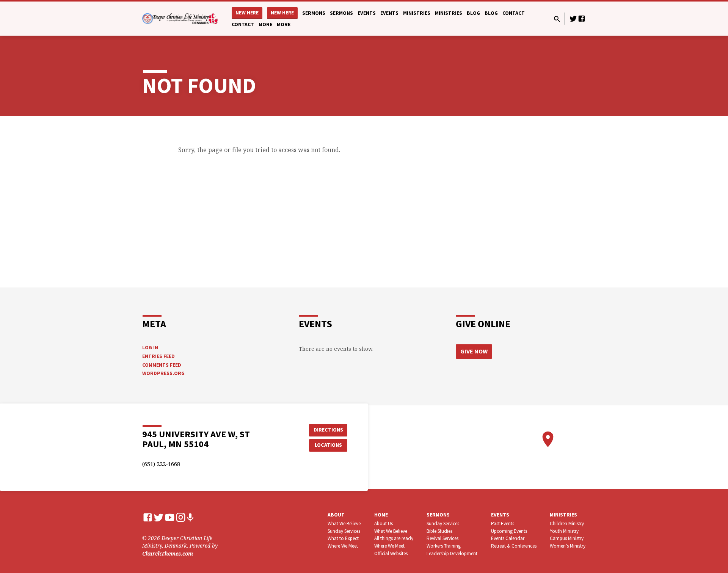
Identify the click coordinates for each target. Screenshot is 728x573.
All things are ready (393, 538)
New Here (247, 12)
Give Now (474, 351)
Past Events (502, 523)
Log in (150, 347)
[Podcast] (190, 517)
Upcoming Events (509, 531)
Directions (328, 429)
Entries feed (158, 356)
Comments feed (161, 365)
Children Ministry (567, 523)
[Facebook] (581, 18)
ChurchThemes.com (167, 553)
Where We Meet (343, 546)
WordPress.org (163, 373)
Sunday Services (344, 531)
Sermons (313, 13)
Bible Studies (439, 531)
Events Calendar (507, 538)
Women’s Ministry (567, 546)
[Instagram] (180, 517)
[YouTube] (169, 517)
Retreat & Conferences (514, 546)
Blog (473, 13)
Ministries (416, 13)
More (265, 24)
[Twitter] (573, 18)
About (336, 515)
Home (381, 515)
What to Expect (343, 538)
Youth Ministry (564, 531)
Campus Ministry (567, 538)
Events (367, 13)
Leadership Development (452, 553)
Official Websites (391, 553)
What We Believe (344, 523)
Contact (513, 13)
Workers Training (444, 546)
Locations (328, 444)
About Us (383, 523)
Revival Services (442, 538)
